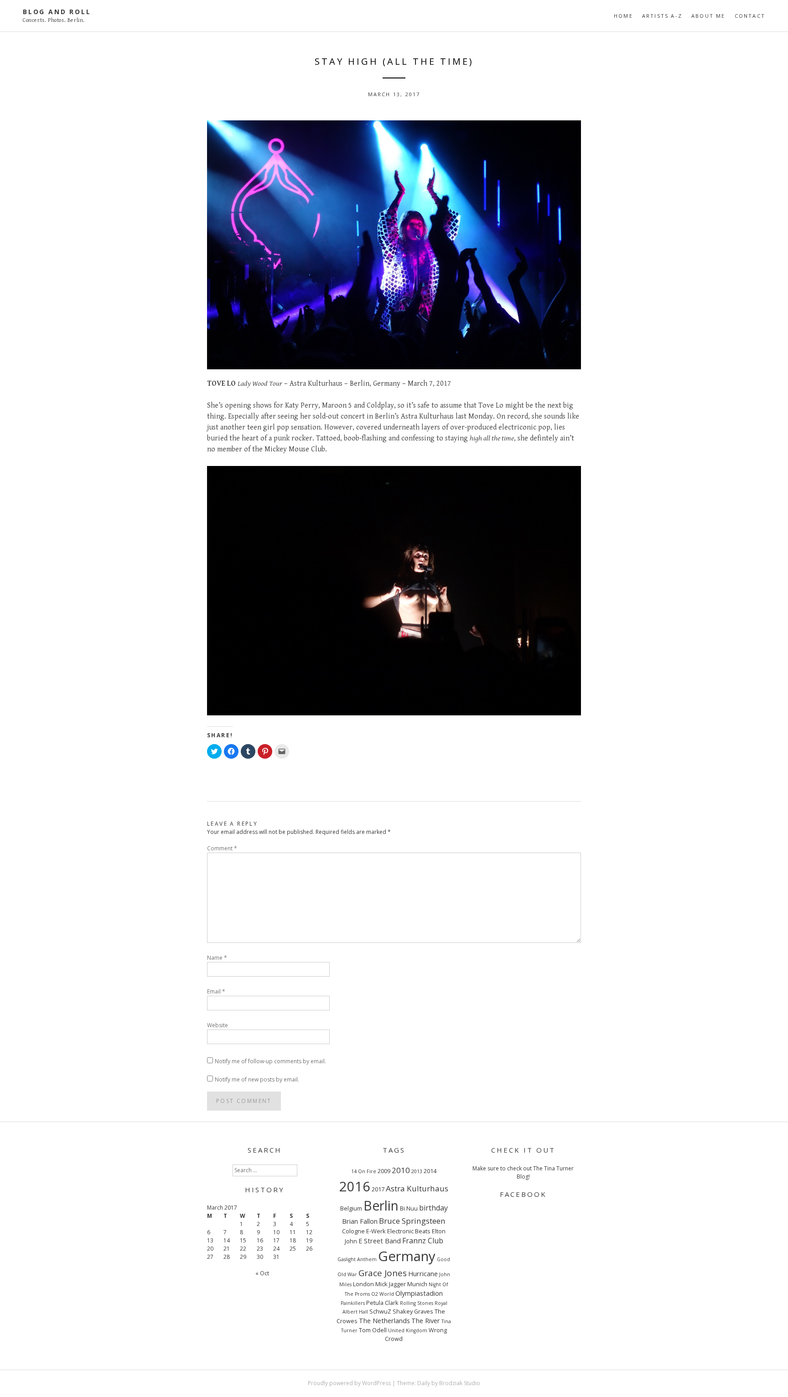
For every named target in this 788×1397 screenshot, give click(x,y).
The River (425, 1320)
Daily (423, 1383)
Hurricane (423, 1273)
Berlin (381, 1205)
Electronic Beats (408, 1231)
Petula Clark (382, 1303)
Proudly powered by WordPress (349, 1383)
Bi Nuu (409, 1208)
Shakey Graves (413, 1311)
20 (210, 1248)
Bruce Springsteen (412, 1221)
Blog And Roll (57, 11)
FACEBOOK (523, 1194)
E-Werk (376, 1231)
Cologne (353, 1231)
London (363, 1284)
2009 (384, 1171)
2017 (378, 1189)
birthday (433, 1208)
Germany (406, 1256)
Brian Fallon (360, 1221)
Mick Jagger (390, 1284)
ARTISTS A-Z (662, 15)
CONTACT (750, 15)
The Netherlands (384, 1320)
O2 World (382, 1294)
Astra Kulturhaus (417, 1188)
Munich (417, 1284)
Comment (222, 848)
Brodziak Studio (459, 1383)
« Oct (262, 1273)
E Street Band (379, 1240)
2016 (354, 1186)
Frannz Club (422, 1241)
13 (210, 1240)
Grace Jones (382, 1273)
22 (243, 1248)
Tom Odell (373, 1330)
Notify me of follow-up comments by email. (270, 1061)
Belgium (351, 1208)
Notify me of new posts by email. (257, 1079)
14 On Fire (363, 1171)
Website (217, 1025)
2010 (401, 1170)
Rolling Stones (416, 1303)
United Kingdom (407, 1330)
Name (217, 958)
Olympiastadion (419, 1293)
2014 (430, 1171)
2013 (416, 1171)
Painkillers (353, 1303)
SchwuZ (380, 1311)
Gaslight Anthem (357, 1259)
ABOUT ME (708, 15)
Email (216, 991)
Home (623, 15)
